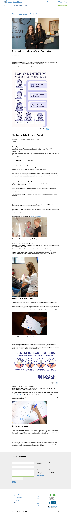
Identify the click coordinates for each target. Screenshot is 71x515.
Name (12, 461)
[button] (6, 5)
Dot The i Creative (27, 511)
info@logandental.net (51, 472)
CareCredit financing (20, 394)
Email (12, 465)
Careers (38, 503)
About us (15, 10)
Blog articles (18, 10)
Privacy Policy (38, 505)
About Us (38, 494)
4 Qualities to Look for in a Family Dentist (36, 216)
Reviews (38, 498)
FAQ (37, 501)
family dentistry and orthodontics (39, 132)
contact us (25, 5)
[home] (13, 2)
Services (38, 496)
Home (12, 10)
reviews (20, 5)
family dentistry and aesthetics (31, 132)
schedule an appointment (63, 5)
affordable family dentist (24, 132)
